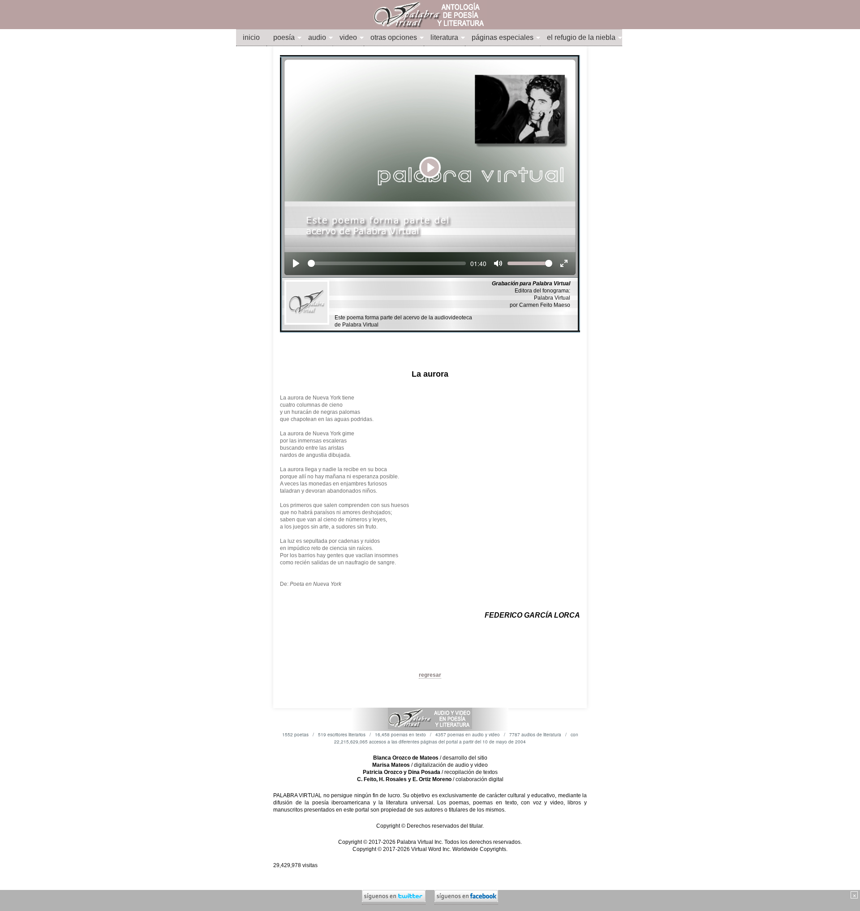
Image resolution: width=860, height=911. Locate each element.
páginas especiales (502, 37)
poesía (284, 37)
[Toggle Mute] (498, 263)
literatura (444, 37)
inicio (251, 37)
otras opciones (393, 37)
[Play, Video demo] (296, 263)
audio (317, 37)
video (348, 37)
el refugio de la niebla (581, 37)
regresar (430, 675)
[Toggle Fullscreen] (564, 263)
